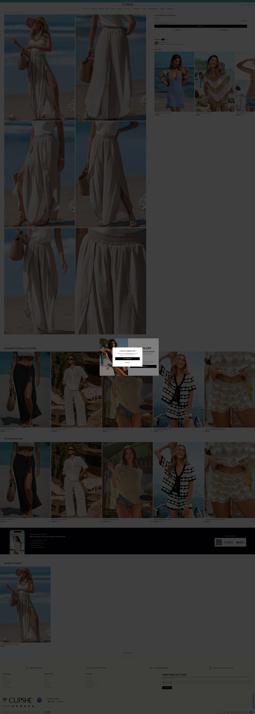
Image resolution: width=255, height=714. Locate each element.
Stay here (127, 362)
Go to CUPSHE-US (127, 358)
